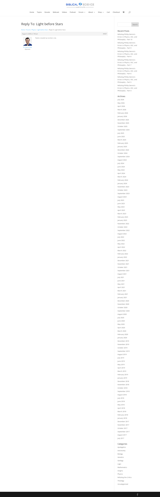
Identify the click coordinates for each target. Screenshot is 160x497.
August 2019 (122, 354)
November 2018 (123, 385)
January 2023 (122, 220)
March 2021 (122, 291)
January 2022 (122, 257)
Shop (100, 12)
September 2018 (124, 391)
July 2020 (121, 318)
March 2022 (122, 250)
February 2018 (123, 415)
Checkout (116, 12)
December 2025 (123, 120)
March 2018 (122, 411)
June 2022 (121, 240)
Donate (47, 12)
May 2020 (121, 324)
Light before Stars (42, 30)
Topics (39, 12)
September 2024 (124, 157)
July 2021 (121, 277)
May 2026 (121, 103)
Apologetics (122, 447)
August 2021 (122, 274)
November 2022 (123, 224)
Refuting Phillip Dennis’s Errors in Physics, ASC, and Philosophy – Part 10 (127, 37)
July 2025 (121, 133)
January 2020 (122, 338)
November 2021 (123, 264)
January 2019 (122, 378)
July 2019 (121, 358)
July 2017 (121, 438)
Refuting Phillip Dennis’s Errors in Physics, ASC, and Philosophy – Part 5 (127, 79)
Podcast (73, 12)
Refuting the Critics (125, 477)
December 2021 (123, 260)
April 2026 (121, 106)
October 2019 (122, 348)
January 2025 (122, 146)
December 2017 (123, 421)
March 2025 (122, 140)
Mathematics (122, 467)
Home (32, 12)
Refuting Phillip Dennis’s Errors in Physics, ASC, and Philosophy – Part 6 (127, 71)
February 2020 (123, 334)
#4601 (105, 34)
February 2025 (123, 143)
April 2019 (121, 368)
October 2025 (122, 126)
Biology (120, 454)
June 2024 (121, 167)
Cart (108, 12)
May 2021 (121, 284)
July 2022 (121, 237)
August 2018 (122, 395)
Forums (28, 30)
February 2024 (123, 180)
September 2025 (124, 130)
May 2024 (121, 170)
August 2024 (122, 160)
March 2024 (122, 177)
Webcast (56, 12)
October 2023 (122, 190)
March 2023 (122, 214)
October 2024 (122, 153)
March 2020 (122, 331)
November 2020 (123, 304)
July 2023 (121, 200)
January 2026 (122, 116)
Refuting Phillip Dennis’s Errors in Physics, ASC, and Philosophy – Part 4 (127, 88)
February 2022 (123, 254)
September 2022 (124, 230)
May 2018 (121, 405)
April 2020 (121, 328)
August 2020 (122, 314)
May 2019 (121, 364)
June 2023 (121, 203)
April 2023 (121, 210)
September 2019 (124, 351)
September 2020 (124, 311)
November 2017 (123, 425)
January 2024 (122, 183)
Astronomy (121, 451)
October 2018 (122, 388)
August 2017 (122, 435)
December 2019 (123, 341)
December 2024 (123, 150)
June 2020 (121, 321)
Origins (120, 471)
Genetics (121, 457)
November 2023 (123, 187)
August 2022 (122, 234)
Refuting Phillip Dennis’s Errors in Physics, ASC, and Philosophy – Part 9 (127, 45)
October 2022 (122, 227)
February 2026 (123, 113)
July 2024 (121, 163)
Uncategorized (123, 484)
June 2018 (121, 401)
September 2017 (124, 432)
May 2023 (121, 207)
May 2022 (121, 244)
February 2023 (123, 217)
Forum (81, 12)
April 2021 (121, 287)
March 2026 (122, 110)
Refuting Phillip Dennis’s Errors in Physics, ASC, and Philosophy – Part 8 (127, 54)
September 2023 (124, 193)
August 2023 (122, 197)
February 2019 (123, 375)
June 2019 (121, 361)
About (90, 12)
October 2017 (122, 428)
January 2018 (122, 418)
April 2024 (121, 173)
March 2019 (122, 371)
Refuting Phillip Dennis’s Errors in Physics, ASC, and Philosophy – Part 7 (127, 62)
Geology (120, 461)
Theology (121, 481)
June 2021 (121, 281)
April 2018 (121, 408)
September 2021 (124, 271)
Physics (34, 30)
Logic (119, 464)
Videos (64, 12)
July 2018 (121, 398)
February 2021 (123, 294)
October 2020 (122, 307)
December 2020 (123, 301)
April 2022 (121, 247)
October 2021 (122, 267)
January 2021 (122, 297)
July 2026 (121, 100)
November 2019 (123, 344)
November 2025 (123, 123)
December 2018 (123, 381)
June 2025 (121, 136)
